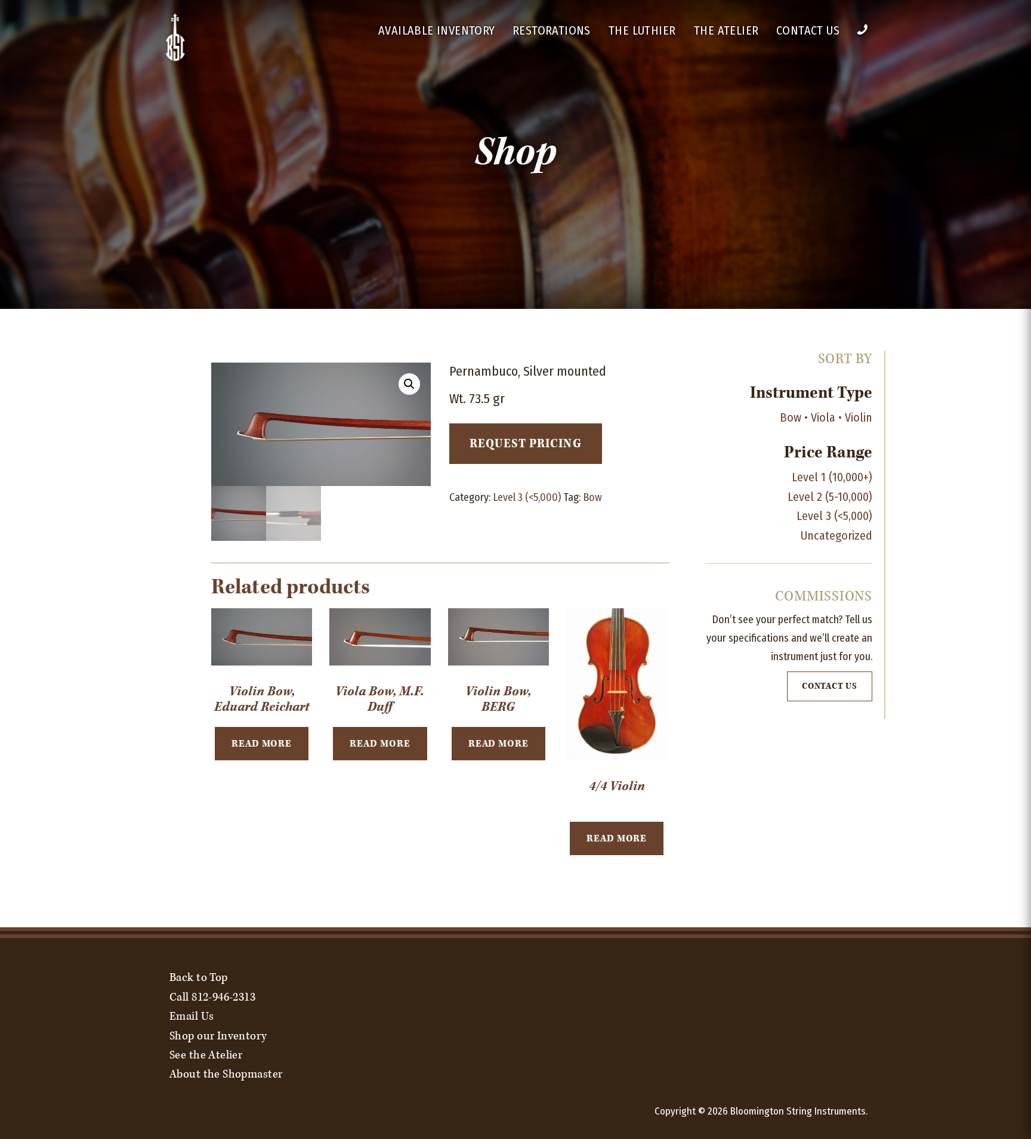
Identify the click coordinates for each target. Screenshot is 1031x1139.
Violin (858, 417)
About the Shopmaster (225, 1074)
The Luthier (642, 30)
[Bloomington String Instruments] (175, 59)
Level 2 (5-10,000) (830, 497)
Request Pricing (526, 443)
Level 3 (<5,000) (527, 497)
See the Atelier (205, 1055)
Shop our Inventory (218, 1036)
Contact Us (807, 30)
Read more (261, 743)
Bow (592, 497)
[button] (409, 384)
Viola (823, 417)
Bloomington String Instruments (798, 1111)
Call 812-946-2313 (212, 997)
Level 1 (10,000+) (832, 477)
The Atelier (726, 30)
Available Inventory (436, 30)
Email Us (191, 1016)
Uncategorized (836, 535)
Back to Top (198, 977)
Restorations (552, 30)
